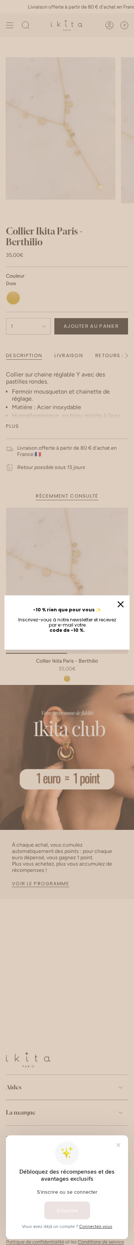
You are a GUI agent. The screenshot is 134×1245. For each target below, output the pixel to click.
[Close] (121, 604)
